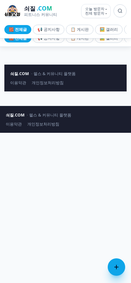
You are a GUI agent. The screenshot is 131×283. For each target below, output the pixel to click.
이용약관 (18, 82)
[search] (120, 10)
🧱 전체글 (18, 29)
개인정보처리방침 (48, 82)
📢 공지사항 (48, 29)
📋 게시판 (80, 29)
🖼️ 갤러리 (109, 29)
